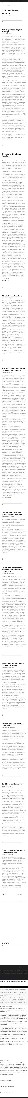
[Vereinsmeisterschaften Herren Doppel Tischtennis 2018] (12, 845)
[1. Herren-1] (12, 658)
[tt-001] (12, 363)
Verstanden (12, 979)
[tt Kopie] (11, 5)
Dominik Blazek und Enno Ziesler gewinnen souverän (12, 514)
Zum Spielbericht (5, 280)
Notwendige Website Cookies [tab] (6, 1006)
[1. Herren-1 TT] (12, 562)
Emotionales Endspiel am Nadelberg (11, 155)
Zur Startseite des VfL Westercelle (14, 1)
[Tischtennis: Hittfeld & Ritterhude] (12, 718)
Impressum (22, 967)
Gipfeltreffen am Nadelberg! (12, 296)
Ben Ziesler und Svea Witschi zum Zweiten (12, 785)
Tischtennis (11, 33)
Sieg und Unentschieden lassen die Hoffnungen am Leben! (13, 369)
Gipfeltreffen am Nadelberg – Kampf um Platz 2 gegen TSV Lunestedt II (12, 570)
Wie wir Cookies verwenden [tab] (5, 987)
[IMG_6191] (12, 24)
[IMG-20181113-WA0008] (12, 507)
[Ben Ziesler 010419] (12, 148)
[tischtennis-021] (12, 290)
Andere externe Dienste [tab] (5, 1060)
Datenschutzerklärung (15, 967)
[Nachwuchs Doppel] (12, 778)
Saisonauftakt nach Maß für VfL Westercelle (13, 725)
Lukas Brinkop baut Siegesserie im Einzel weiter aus (13, 851)
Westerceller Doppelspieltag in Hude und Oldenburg (13, 664)
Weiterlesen (4, 552)
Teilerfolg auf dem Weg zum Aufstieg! (12, 31)
